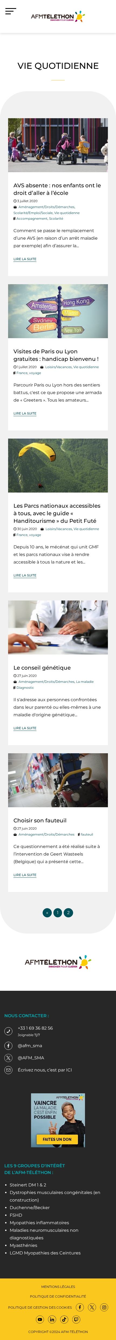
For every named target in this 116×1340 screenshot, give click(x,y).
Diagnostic (25, 688)
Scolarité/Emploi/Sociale (33, 213)
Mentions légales (58, 1287)
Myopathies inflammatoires (39, 1222)
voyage (35, 373)
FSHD (16, 1215)
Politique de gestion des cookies (40, 1307)
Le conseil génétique (42, 667)
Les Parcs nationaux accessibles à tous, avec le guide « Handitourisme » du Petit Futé (56, 513)
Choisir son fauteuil (40, 820)
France (22, 373)
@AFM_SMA (31, 1057)
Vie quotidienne (67, 213)
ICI (69, 1070)
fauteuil (87, 834)
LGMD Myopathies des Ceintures (45, 1253)
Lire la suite (24, 259)
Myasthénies (23, 1245)
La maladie (85, 682)
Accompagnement (31, 218)
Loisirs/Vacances (58, 367)
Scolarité (56, 218)
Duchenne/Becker (30, 1207)
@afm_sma (30, 1045)
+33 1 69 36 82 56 (35, 1028)
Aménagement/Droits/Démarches (46, 207)
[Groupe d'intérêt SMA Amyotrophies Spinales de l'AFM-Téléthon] (58, 16)
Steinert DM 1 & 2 (28, 1185)
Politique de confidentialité (58, 1296)
